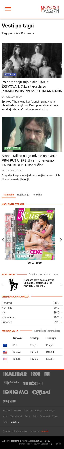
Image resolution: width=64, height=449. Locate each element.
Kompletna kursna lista (47, 330)
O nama (6, 431)
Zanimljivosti (16, 416)
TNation (57, 444)
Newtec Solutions (41, 444)
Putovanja (49, 410)
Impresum (34, 431)
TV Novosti (45, 416)
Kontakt (44, 431)
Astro (57, 274)
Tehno (27, 416)
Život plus (28, 410)
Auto (35, 416)
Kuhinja (38, 410)
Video (55, 416)
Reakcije (37, 194)
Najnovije (8, 194)
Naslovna (7, 410)
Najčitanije (23, 194)
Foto (5, 422)
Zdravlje (17, 410)
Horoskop (14, 422)
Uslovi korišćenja (19, 431)
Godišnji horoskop (39, 274)
